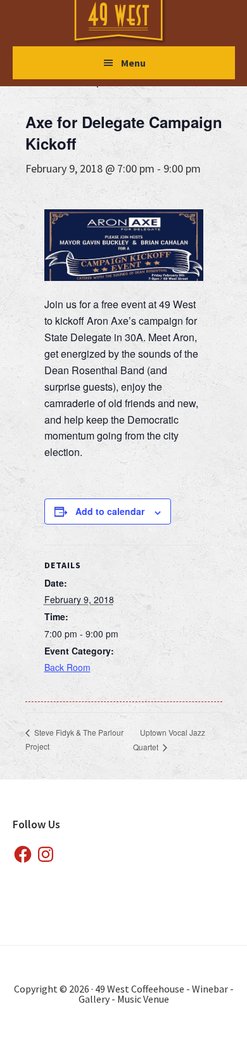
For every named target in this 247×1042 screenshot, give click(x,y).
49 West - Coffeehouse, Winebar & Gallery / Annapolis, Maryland (131, 22)
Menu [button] (133, 62)
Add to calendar (109, 511)
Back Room (67, 667)
